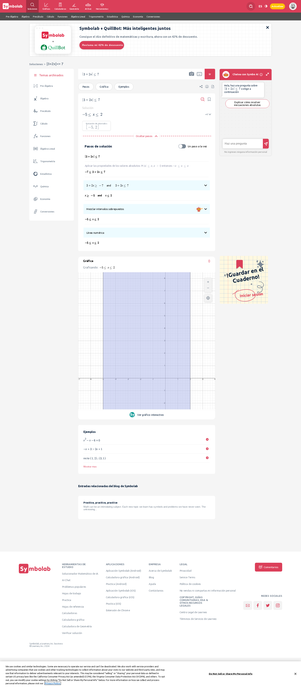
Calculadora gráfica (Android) (123, 577)
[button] (191, 76)
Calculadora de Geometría (77, 626)
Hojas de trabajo (71, 593)
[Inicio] (35, 573)
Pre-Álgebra (46, 86)
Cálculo (44, 123)
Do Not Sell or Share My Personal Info (231, 674)
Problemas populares (74, 586)
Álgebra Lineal (47, 148)
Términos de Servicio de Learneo (198, 619)
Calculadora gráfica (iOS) (120, 597)
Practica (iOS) (113, 603)
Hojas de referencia (73, 606)
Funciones (45, 136)
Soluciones (36, 64)
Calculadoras (69, 613)
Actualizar (277, 6)
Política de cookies (190, 584)
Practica (66, 600)
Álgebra (44, 98)
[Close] (295, 674)
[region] (150, 674)
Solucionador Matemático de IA (80, 573)
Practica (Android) (116, 584)
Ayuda (152, 584)
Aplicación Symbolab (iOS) (121, 590)
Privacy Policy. (53, 683)
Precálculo (45, 111)
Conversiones (47, 211)
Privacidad (186, 570)
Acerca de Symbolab (160, 570)
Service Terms (187, 577)
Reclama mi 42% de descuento (102, 45)
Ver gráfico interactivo (150, 414)
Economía (45, 199)
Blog (151, 577)
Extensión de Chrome (118, 610)
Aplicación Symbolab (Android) (123, 570)
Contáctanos (156, 590)
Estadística (46, 174)
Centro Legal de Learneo (193, 612)
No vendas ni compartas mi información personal (208, 590)
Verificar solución (72, 633)
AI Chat (66, 580)
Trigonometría (47, 161)
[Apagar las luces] (266, 6)
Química (44, 186)
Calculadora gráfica (73, 619)
